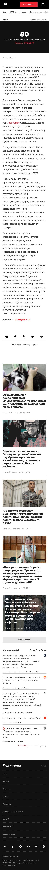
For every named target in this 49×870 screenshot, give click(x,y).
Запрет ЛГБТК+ (9, 11)
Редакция (7, 788)
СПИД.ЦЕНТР (22, 319)
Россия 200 (8, 826)
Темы (5, 773)
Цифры (5, 58)
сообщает (14, 123)
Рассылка (7, 803)
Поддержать (28, 4)
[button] (43, 4)
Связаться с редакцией (26, 344)
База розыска (9, 833)
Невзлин (22, 11)
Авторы (6, 781)
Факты (12, 58)
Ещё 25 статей (24, 639)
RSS (6, 796)
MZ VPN (6, 818)
